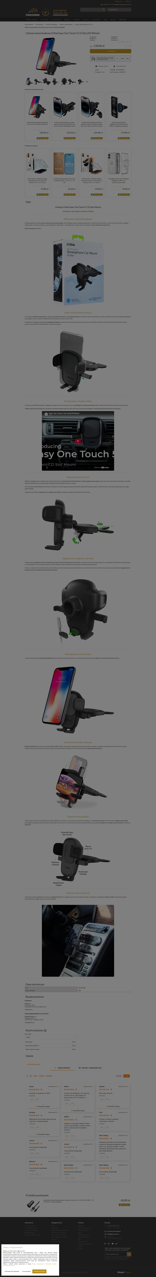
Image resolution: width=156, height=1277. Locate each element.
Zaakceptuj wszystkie (39, 1271)
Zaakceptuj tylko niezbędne (12, 1271)
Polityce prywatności (38, 1264)
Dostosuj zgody (26, 1271)
